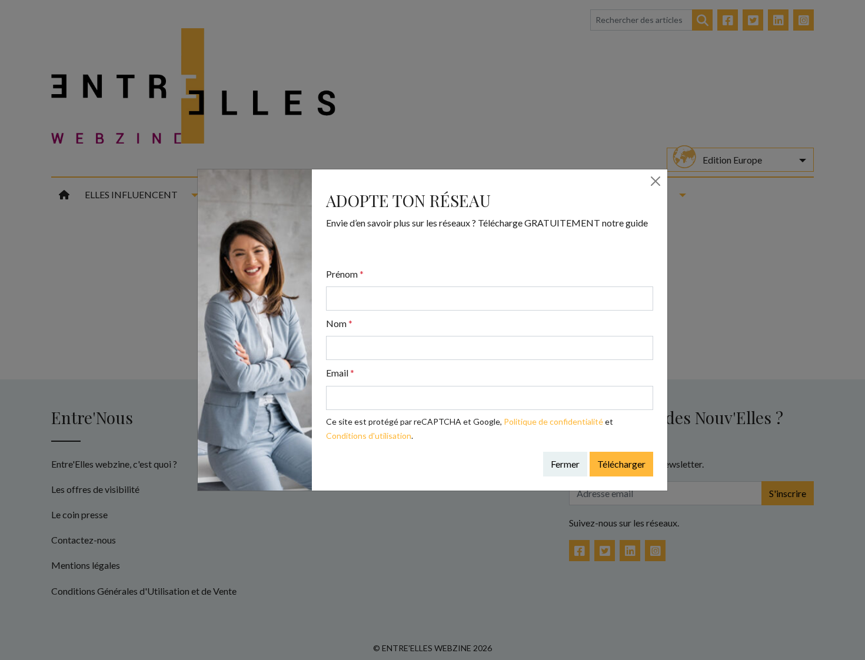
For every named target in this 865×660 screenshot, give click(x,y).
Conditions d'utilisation (368, 436)
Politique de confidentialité (553, 421)
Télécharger (621, 463)
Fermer (565, 463)
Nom (339, 323)
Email (340, 372)
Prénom (345, 273)
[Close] (655, 181)
